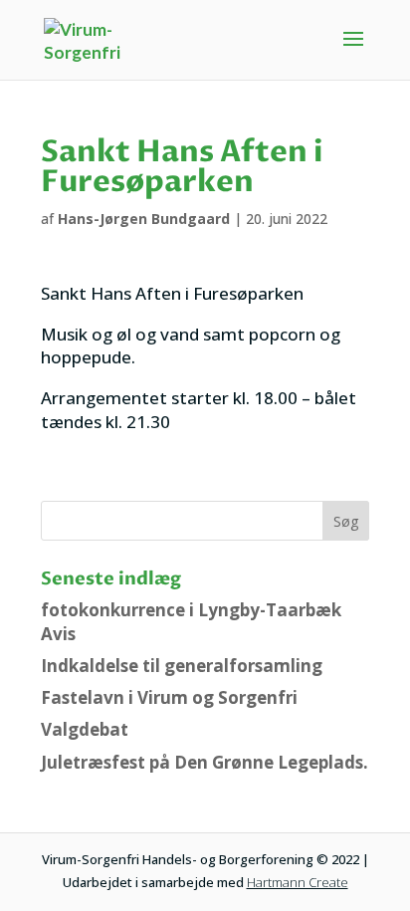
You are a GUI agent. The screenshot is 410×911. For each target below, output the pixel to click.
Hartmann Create (297, 882)
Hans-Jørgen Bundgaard (144, 218)
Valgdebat (84, 729)
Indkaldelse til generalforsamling (181, 665)
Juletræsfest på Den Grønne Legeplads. (204, 762)
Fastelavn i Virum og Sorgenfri (169, 697)
